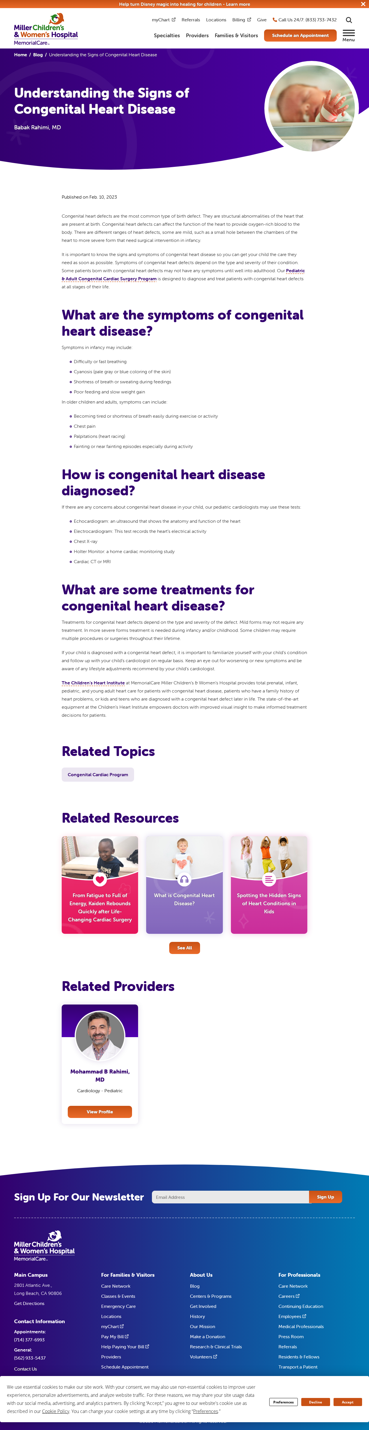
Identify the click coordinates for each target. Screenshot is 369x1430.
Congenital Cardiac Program (98, 774)
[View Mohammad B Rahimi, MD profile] (100, 1036)
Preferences (283, 1402)
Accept (347, 1402)
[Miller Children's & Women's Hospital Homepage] (46, 28)
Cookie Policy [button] (55, 1411)
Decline (315, 1402)
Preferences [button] (205, 1411)
